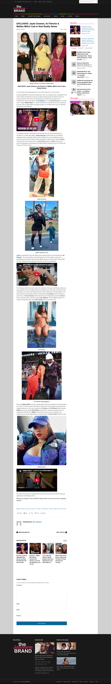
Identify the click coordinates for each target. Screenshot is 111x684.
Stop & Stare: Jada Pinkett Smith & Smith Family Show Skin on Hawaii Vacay (66, 667)
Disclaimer (58, 681)
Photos (70, 16)
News (22, 16)
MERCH (77, 16)
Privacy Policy (66, 681)
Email (18, 609)
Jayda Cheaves (44, 508)
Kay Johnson (21, 29)
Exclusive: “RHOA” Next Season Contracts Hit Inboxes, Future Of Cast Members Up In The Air (35, 560)
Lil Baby (51, 508)
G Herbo (38, 508)
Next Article (61, 532)
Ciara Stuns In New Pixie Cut (42, 673)
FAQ (44, 1)
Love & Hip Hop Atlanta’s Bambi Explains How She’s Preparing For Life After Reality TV (47, 559)
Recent (81, 48)
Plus (32, 513)
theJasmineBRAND (25, 681)
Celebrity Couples (75, 101)
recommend (63, 508)
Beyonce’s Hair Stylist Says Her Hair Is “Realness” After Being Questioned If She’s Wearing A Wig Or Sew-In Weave (44, 669)
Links (96, 681)
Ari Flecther (22, 508)
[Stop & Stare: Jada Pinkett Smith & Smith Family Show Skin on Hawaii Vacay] (66, 661)
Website (18, 615)
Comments (88, 48)
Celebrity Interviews (34, 16)
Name (18, 604)
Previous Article (24, 532)
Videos (56, 16)
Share (44, 513)
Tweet (20, 513)
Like (26, 513)
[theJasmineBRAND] (19, 8)
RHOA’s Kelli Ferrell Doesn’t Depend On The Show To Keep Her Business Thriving (61, 559)
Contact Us (49, 1)
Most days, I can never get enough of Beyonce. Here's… (84, 65)
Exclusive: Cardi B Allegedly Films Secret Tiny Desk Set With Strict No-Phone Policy (21, 559)
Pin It (38, 513)
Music (62, 16)
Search (91, 681)
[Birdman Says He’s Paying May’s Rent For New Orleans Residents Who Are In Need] (44, 648)
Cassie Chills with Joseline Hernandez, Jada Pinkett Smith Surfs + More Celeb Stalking (66, 653)
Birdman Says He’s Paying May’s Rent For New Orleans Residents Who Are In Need (44, 657)
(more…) (84, 55)
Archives (86, 681)
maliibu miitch (56, 508)
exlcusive (33, 508)
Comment (19, 585)
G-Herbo (51, 294)
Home (35, 1)
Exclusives (47, 16)
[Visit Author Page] (18, 523)
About (40, 1)
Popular (73, 48)
